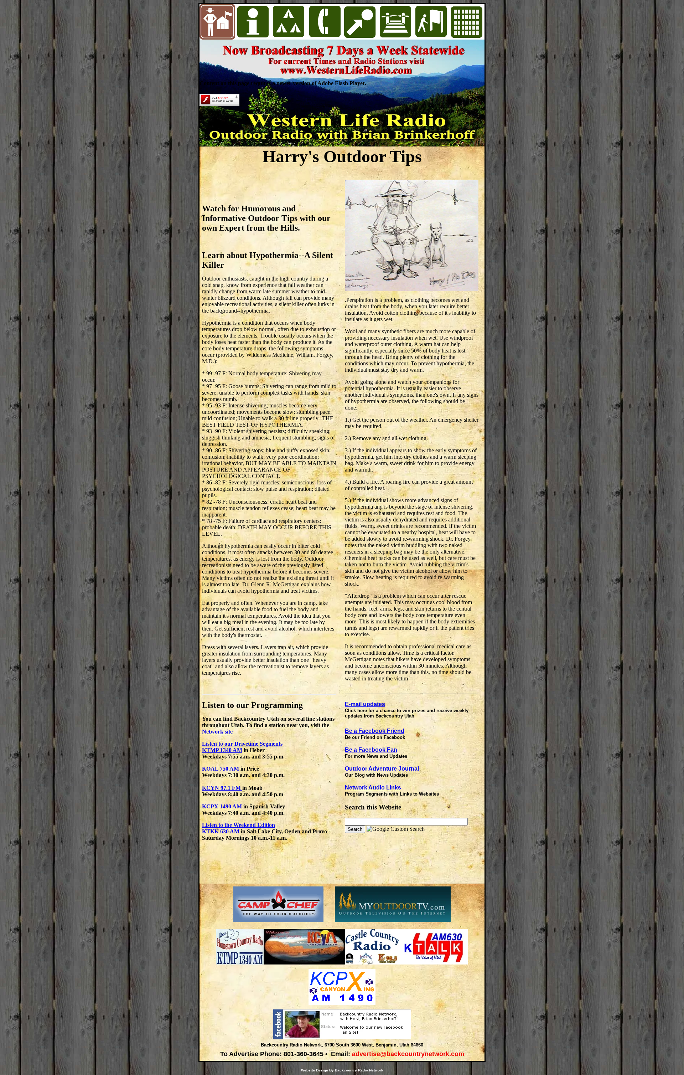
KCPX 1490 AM (222, 806)
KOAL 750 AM (220, 769)
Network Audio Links (373, 788)
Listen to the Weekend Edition (238, 825)
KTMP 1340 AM (222, 750)
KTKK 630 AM (220, 831)
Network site (217, 732)
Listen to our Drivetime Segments (242, 744)
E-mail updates (365, 704)
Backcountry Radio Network (359, 1070)
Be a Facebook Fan (371, 750)
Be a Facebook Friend (374, 731)
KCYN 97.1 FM (222, 788)
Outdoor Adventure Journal (382, 769)
